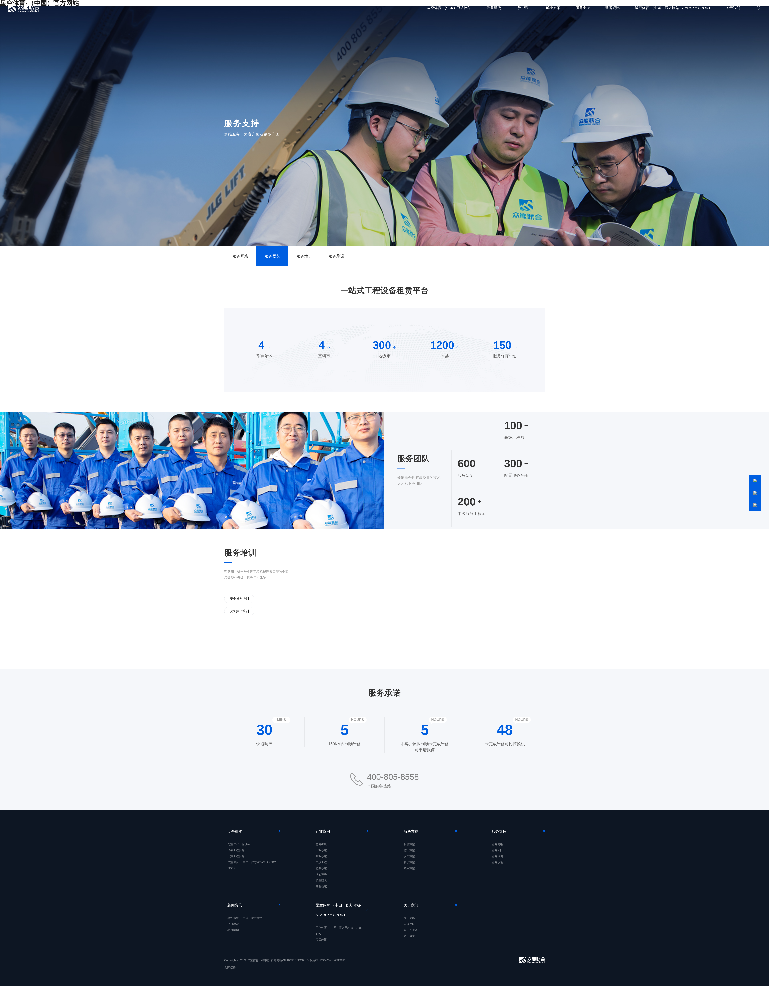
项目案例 (233, 930)
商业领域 (321, 856)
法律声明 (339, 960)
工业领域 (321, 850)
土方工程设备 (235, 856)
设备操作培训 (239, 611)
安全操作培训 (239, 598)
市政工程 (321, 862)
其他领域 (321, 886)
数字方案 (409, 868)
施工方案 (409, 850)
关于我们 (733, 8)
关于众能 (409, 918)
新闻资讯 (612, 8)
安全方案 (409, 856)
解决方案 (553, 8)
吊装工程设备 (235, 850)
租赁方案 (409, 844)
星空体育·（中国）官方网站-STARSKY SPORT (673, 8)
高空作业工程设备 (238, 844)
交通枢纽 (321, 844)
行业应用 (523, 8)
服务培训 (304, 256)
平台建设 (233, 924)
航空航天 (321, 880)
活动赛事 (321, 874)
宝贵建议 (321, 939)
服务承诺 (336, 256)
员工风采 (409, 936)
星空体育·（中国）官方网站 (449, 8)
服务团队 (272, 256)
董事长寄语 (411, 930)
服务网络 (240, 256)
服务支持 (583, 8)
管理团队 (409, 924)
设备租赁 (494, 8)
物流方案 (409, 862)
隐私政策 (326, 960)
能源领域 (321, 868)
